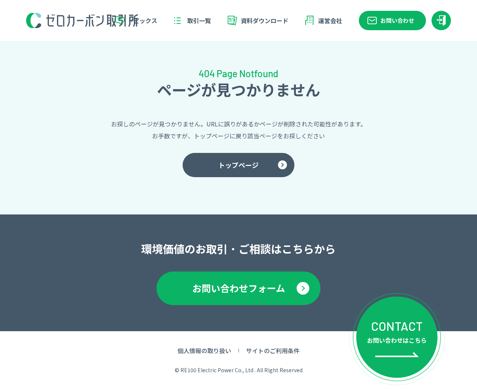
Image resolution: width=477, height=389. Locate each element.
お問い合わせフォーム (238, 288)
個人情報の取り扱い (204, 350)
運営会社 (330, 20)
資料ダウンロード (264, 20)
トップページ (238, 165)
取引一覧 (199, 20)
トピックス (142, 20)
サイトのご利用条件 (273, 350)
